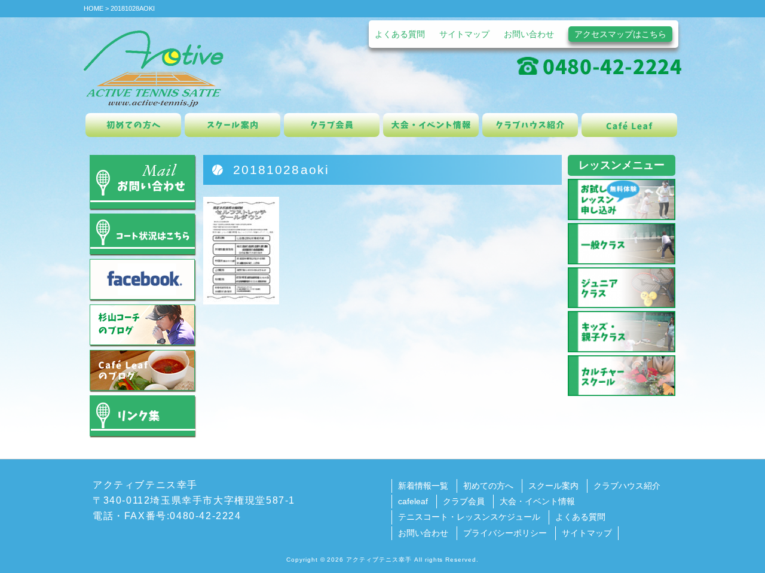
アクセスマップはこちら (620, 34)
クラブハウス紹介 (626, 485)
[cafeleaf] (629, 125)
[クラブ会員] (332, 125)
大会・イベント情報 (537, 501)
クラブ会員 (464, 501)
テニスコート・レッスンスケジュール (469, 517)
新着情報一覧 (423, 485)
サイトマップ (464, 34)
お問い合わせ (529, 34)
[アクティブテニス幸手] (154, 67)
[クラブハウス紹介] (530, 125)
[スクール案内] (232, 125)
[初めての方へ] (133, 125)
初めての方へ (488, 485)
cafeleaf (413, 501)
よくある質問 (400, 34)
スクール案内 (553, 485)
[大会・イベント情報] (431, 125)
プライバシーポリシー (505, 533)
